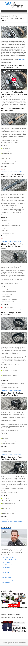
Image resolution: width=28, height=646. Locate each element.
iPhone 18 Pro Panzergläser (7, 564)
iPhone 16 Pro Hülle (5, 582)
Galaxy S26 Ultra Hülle (6, 577)
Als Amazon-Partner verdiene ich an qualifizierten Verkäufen (16, 643)
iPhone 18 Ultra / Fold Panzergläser (9, 559)
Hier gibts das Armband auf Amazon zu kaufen (11, 171)
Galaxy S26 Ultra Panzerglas (7, 580)
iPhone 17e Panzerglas (6, 575)
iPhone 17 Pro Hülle (5, 567)
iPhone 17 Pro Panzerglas (7, 569)
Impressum (10, 642)
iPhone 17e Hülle (5, 572)
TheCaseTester (15, 642)
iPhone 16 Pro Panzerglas (7, 585)
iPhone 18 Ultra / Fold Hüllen (7, 557)
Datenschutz (5, 642)
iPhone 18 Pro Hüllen (6, 562)
